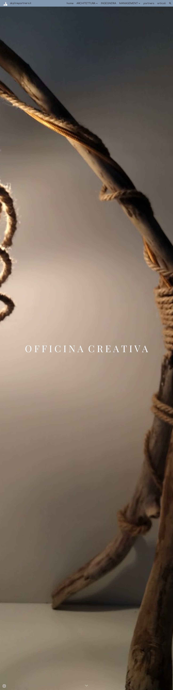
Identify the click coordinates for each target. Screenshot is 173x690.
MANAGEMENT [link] (128, 3)
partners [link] (148, 3)
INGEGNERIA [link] (108, 3)
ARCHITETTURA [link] (85, 3)
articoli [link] (161, 3)
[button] (170, 3)
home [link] (70, 3)
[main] (86, 348)
